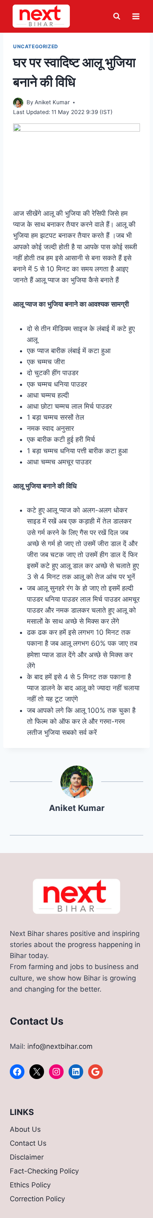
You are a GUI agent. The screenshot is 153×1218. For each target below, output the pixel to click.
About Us (25, 1129)
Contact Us (28, 1143)
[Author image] (18, 103)
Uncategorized (35, 46)
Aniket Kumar (52, 102)
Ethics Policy (30, 1185)
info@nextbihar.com (60, 1046)
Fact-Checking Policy (44, 1171)
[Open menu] (135, 16)
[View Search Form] (116, 16)
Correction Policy (37, 1199)
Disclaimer (27, 1157)
